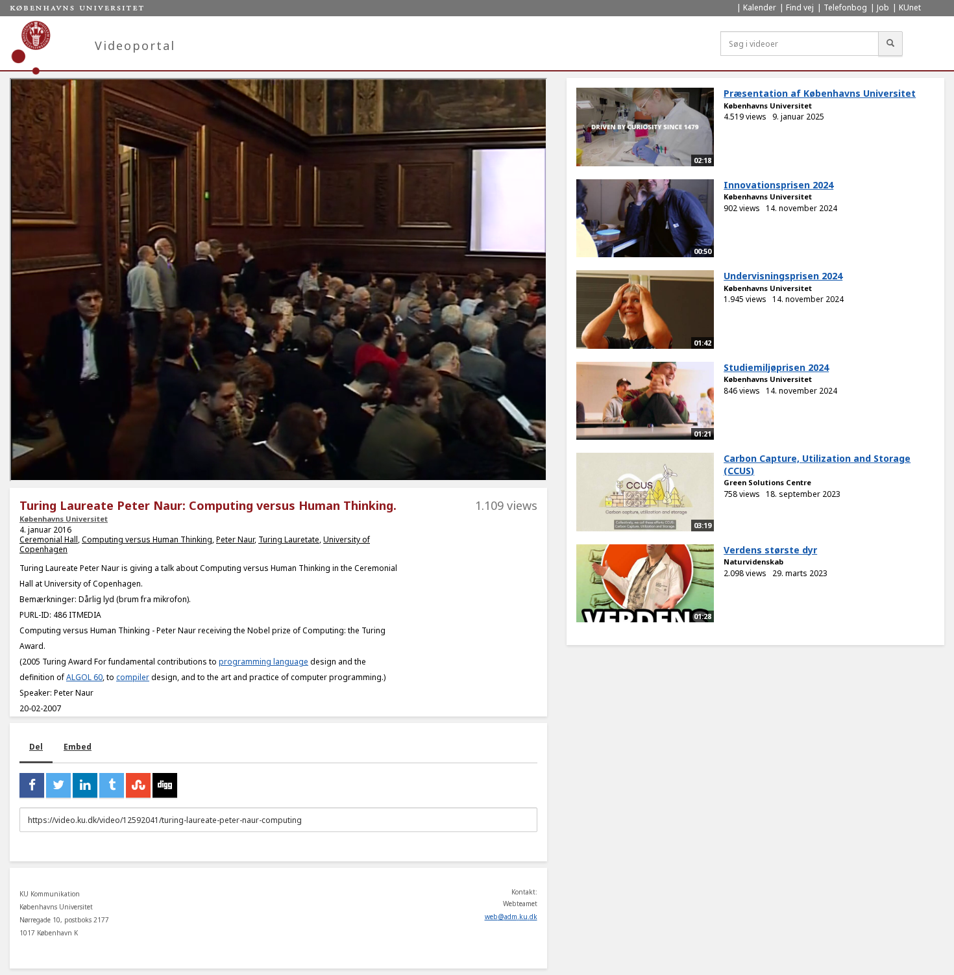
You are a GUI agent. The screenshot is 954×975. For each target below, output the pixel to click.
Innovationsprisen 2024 (778, 185)
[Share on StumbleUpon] (138, 785)
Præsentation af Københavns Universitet (820, 93)
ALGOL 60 (84, 677)
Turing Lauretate (288, 539)
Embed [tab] (78, 746)
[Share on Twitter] (58, 785)
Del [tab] (36, 746)
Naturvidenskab (753, 561)
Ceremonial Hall (48, 539)
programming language (263, 661)
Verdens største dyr (770, 550)
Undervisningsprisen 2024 (783, 276)
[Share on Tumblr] (111, 785)
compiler (132, 677)
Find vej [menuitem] (800, 7)
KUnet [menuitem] (910, 7)
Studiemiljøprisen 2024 (776, 367)
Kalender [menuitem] (759, 7)
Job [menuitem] (883, 7)
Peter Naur (235, 539)
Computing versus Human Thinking (147, 539)
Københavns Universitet (63, 519)
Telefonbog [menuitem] (845, 7)
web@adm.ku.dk (511, 916)
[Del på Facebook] (31, 785)
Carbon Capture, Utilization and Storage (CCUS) (817, 464)
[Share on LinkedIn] (85, 785)
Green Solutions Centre (767, 482)
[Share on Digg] (165, 785)
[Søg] (890, 43)
